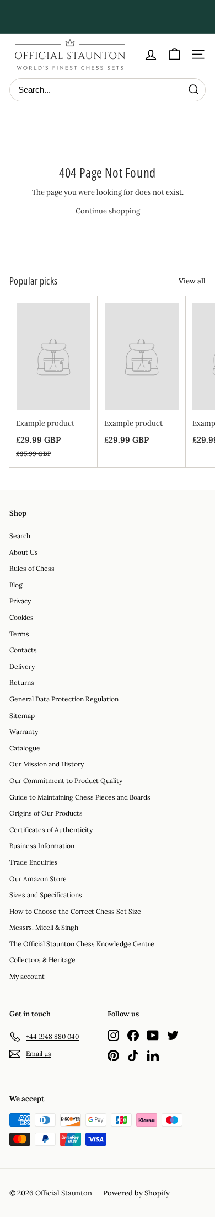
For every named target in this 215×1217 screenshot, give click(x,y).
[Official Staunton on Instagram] (113, 1034)
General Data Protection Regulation (64, 699)
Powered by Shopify (136, 1193)
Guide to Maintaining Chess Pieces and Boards (79, 797)
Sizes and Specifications (45, 895)
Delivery (22, 666)
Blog (16, 585)
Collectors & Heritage (42, 960)
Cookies (21, 617)
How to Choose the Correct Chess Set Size (75, 911)
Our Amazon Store (38, 879)
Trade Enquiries (33, 862)
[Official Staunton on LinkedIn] (153, 1055)
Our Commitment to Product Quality (65, 780)
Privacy (20, 601)
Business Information (41, 845)
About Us (23, 552)
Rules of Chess (32, 568)
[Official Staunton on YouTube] (153, 1034)
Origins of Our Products (46, 813)
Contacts (23, 650)
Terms (19, 634)
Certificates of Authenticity (51, 829)
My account (27, 976)
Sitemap (22, 715)
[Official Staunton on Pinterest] (113, 1055)
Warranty (23, 731)
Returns (21, 682)
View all (192, 281)
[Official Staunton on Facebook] (133, 1034)
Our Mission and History (46, 764)
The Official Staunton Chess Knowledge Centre (81, 944)
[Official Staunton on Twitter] (173, 1034)
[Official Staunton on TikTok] (133, 1055)
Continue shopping (108, 211)
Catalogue (24, 748)
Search (19, 536)
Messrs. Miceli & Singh (43, 927)
